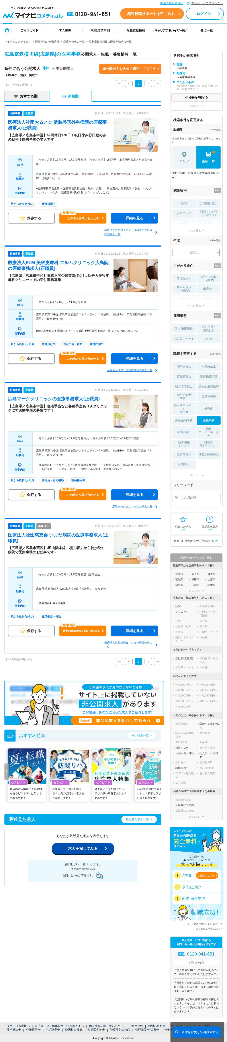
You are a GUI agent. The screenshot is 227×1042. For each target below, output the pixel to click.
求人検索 (65, 30)
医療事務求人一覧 (74, 41)
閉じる (194, 475)
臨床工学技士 (96, 1029)
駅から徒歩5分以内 (209, 278)
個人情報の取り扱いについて (107, 1026)
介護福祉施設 (208, 203)
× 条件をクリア (196, 106)
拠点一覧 (206, 30)
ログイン (204, 14)
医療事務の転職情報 (47, 41)
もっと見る (194, 230)
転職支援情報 (136, 30)
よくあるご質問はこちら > (209, 928)
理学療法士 (14, 1029)
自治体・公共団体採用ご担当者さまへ (59, 1026)
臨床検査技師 (73, 1029)
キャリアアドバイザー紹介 (171, 30)
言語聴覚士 (53, 1029)
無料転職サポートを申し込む (151, 14)
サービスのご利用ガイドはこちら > (205, 924)
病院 (184, 203)
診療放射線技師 (120, 1029)
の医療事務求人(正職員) (54, 398)
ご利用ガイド (29, 30)
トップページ (7, 30)
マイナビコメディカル (17, 41)
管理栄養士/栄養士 (147, 1029)
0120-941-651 (89, 14)
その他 (208, 338)
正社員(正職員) (184, 328)
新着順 (73, 96)
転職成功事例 (100, 30)
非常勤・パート (184, 338)
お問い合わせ (156, 1026)
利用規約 (137, 1026)
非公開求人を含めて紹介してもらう (129, 69)
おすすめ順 (29, 96)
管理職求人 (184, 278)
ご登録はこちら (205, 875)
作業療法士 (33, 1029)
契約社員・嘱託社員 (209, 328)
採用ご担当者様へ (171, 3)
